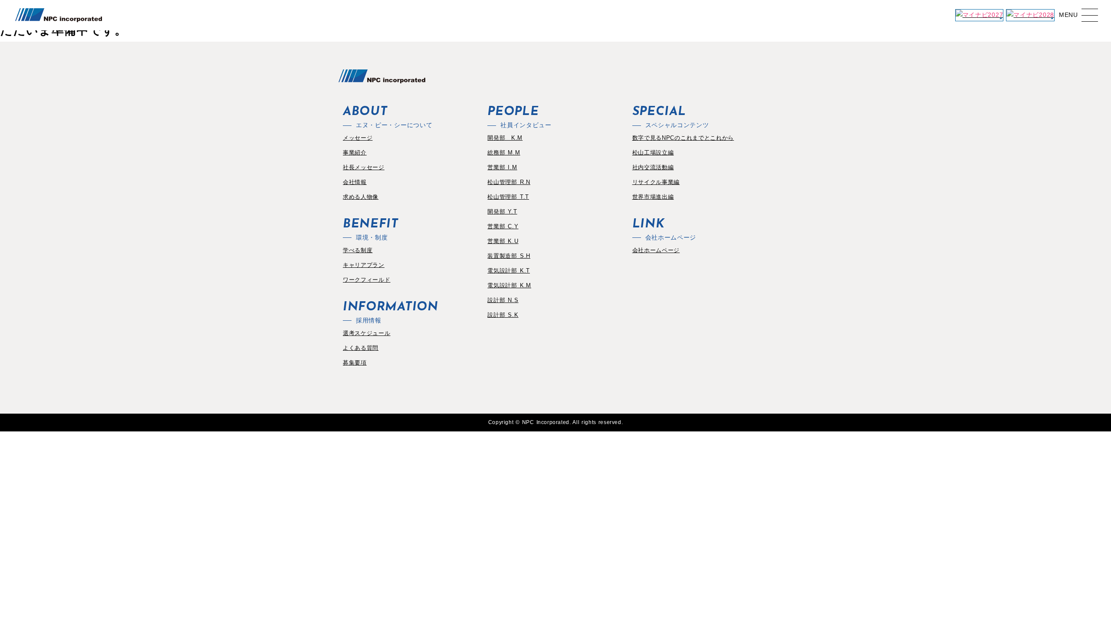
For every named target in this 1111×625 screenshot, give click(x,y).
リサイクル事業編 (656, 182)
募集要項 (355, 362)
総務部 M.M (503, 152)
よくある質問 (360, 348)
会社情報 (355, 182)
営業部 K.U (502, 241)
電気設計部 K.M (509, 285)
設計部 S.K (502, 315)
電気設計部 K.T (508, 270)
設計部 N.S (502, 300)
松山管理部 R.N (508, 182)
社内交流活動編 (653, 167)
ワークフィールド (367, 279)
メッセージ (358, 138)
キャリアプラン (364, 265)
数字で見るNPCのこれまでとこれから (683, 138)
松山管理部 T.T (508, 197)
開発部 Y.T (502, 211)
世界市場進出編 (653, 197)
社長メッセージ (364, 167)
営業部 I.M (502, 167)
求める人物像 (360, 197)
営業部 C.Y (502, 226)
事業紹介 (355, 152)
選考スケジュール (367, 333)
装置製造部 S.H (508, 256)
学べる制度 (358, 250)
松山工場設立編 (653, 152)
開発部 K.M (505, 138)
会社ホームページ (656, 250)
